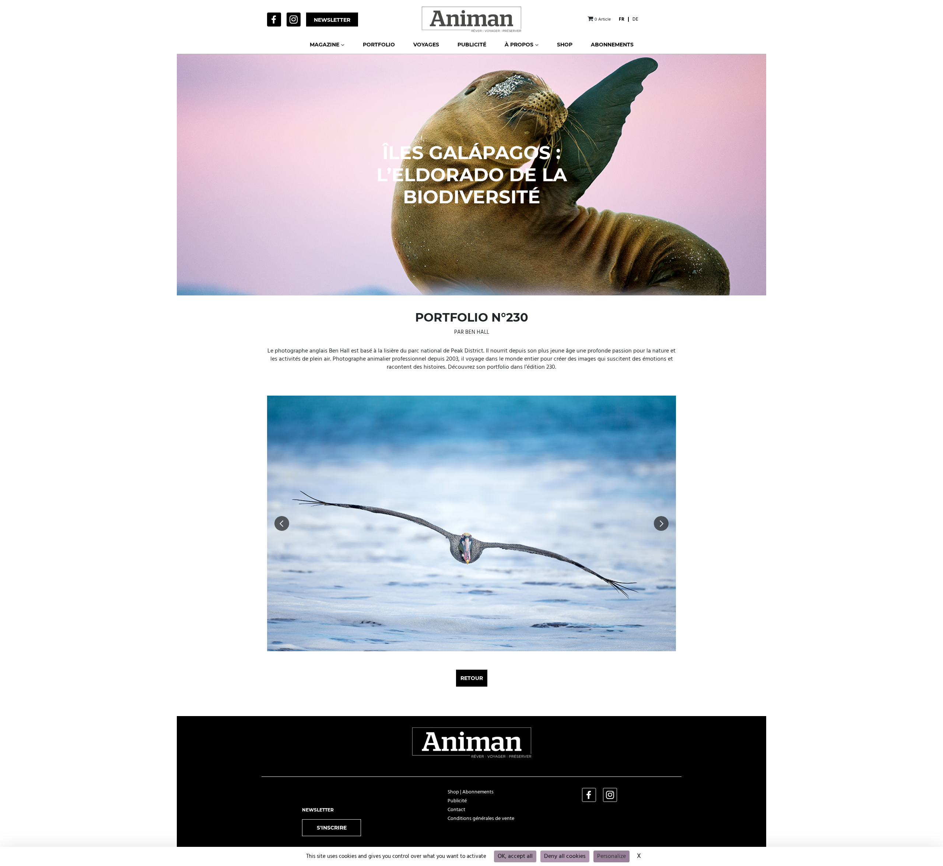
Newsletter (332, 20)
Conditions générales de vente (481, 818)
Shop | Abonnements (471, 792)
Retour (471, 678)
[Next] (661, 523)
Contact (456, 810)
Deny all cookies (565, 856)
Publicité (457, 801)
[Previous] (281, 523)
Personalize (611, 856)
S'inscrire (332, 827)
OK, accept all (515, 856)
